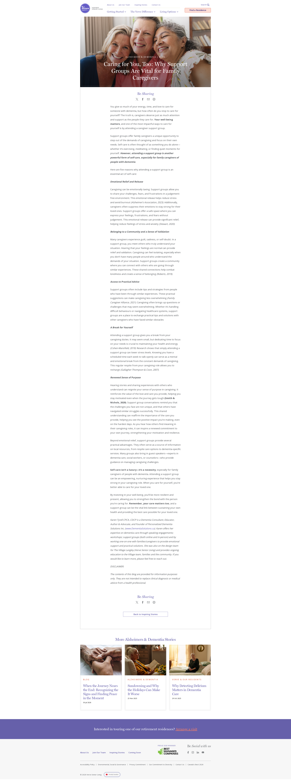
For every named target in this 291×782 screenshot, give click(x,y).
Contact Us (156, 5)
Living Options (168, 11)
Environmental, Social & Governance (112, 764)
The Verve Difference (141, 11)
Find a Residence (197, 10)
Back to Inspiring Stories (145, 614)
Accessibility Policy (87, 764)
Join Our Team (124, 5)
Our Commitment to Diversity (160, 764)
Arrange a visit (186, 729)
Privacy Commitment (137, 764)
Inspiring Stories (140, 5)
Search (204, 5)
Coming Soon (134, 752)
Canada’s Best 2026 (195, 764)
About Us (110, 5)
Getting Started (115, 11)
